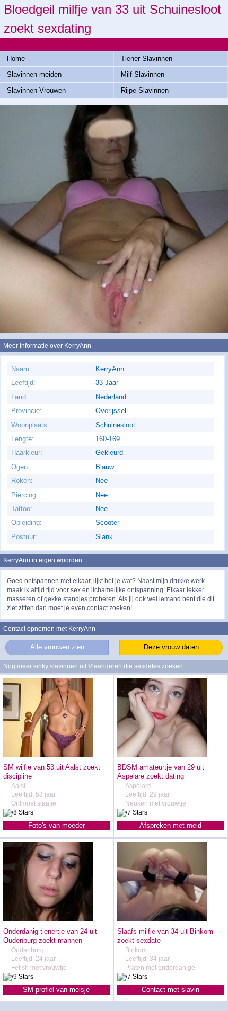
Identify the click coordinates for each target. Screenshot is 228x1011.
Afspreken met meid (170, 825)
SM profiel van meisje (56, 990)
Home (16, 58)
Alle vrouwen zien (57, 647)
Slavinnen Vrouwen (36, 90)
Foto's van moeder (56, 825)
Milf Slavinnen (142, 74)
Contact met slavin (170, 990)
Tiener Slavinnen (146, 58)
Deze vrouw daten (171, 647)
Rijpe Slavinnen (145, 90)
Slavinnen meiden (34, 74)
